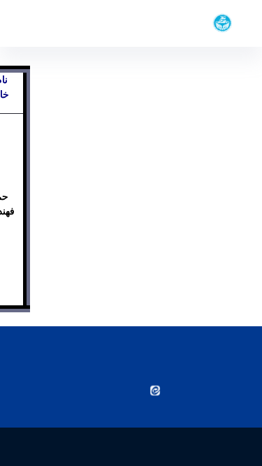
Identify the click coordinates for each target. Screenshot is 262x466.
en (36, 23)
